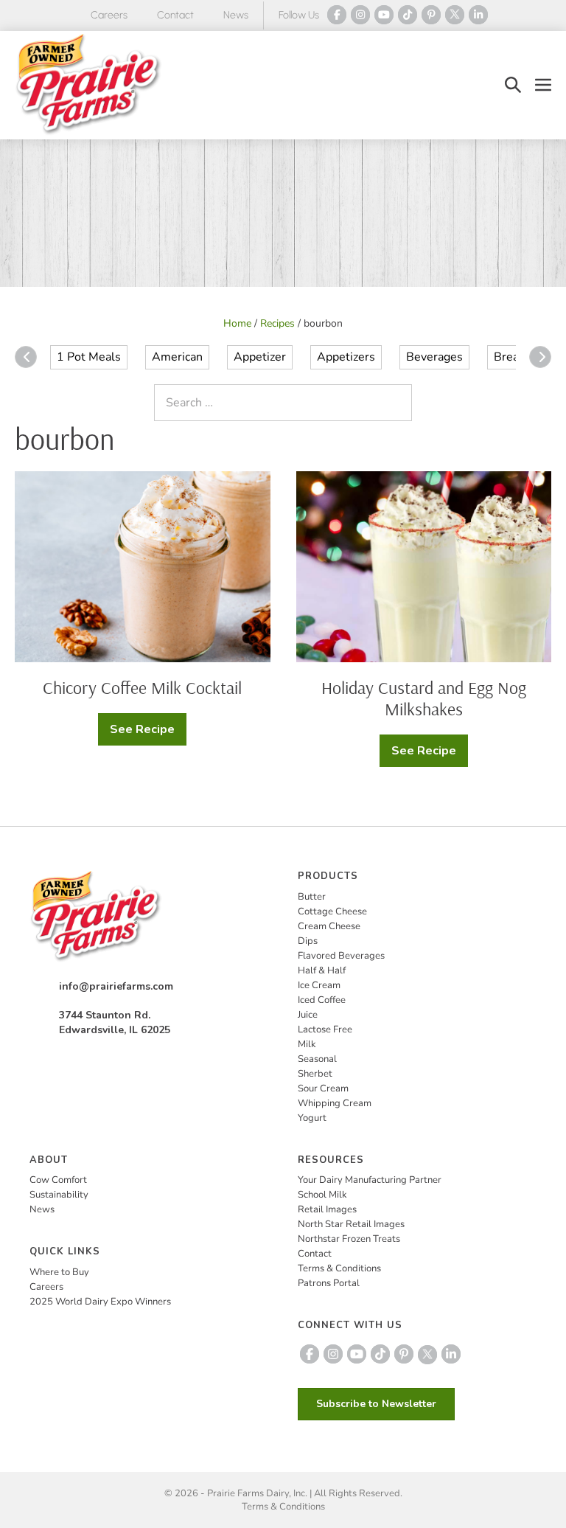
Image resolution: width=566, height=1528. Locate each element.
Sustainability (58, 1194)
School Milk (322, 1194)
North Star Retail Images (351, 1224)
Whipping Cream (334, 1103)
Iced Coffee (322, 1000)
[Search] (397, 402)
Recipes (277, 323)
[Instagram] (360, 14)
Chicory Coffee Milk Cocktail (142, 687)
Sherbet (315, 1073)
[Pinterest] (431, 14)
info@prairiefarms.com (116, 986)
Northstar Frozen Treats (349, 1239)
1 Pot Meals (89, 357)
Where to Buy (59, 1272)
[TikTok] (407, 14)
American (177, 357)
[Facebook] (336, 14)
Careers (109, 15)
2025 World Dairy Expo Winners (100, 1301)
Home (237, 323)
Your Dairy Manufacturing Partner (369, 1180)
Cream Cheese (329, 926)
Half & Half (322, 970)
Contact (175, 15)
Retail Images (327, 1209)
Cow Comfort (58, 1180)
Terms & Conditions (339, 1268)
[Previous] (26, 357)
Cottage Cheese (332, 911)
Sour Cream (323, 1088)
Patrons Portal (329, 1283)
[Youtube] (384, 14)
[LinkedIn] (478, 14)
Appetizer (260, 357)
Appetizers (346, 357)
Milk (307, 1044)
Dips (308, 941)
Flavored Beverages (341, 955)
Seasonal (317, 1059)
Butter (312, 896)
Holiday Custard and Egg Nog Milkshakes (423, 698)
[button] (513, 85)
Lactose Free (325, 1029)
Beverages (434, 357)
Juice (308, 1014)
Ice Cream (319, 985)
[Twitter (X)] (454, 14)
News (235, 15)
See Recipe (148, 733)
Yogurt (312, 1118)
